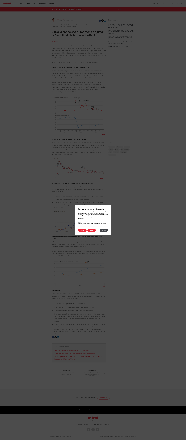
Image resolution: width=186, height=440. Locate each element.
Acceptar (82, 230)
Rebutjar (92, 230)
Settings (104, 230)
